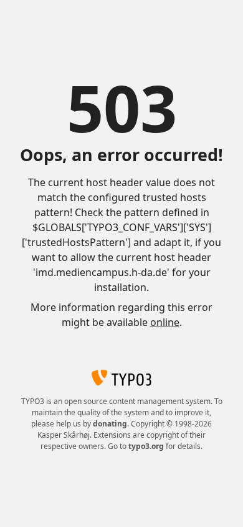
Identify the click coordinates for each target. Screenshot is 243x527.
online (164, 322)
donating (110, 423)
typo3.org (146, 446)
